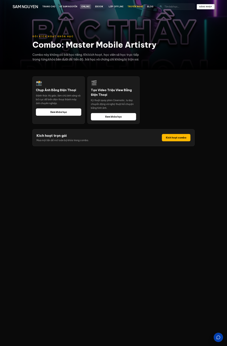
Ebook (99, 6)
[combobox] (176, 6)
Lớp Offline (116, 6)
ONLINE (85, 6)
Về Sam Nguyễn (68, 6)
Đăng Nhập (205, 7)
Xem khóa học (58, 112)
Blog (150, 6)
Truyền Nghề (135, 6)
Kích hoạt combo (176, 137)
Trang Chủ (49, 6)
